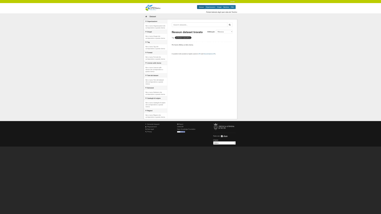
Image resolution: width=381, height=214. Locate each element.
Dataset (201, 7)
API (199, 54)
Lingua (215, 140)
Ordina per (211, 32)
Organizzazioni (210, 7)
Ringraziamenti (152, 127)
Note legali (150, 129)
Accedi (232, 1)
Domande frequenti (153, 124)
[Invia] (230, 24)
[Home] (146, 16)
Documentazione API (209, 54)
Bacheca (226, 7)
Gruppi (219, 7)
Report (181, 124)
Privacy (149, 132)
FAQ (232, 7)
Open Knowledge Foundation (186, 129)
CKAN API (180, 127)
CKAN (224, 136)
